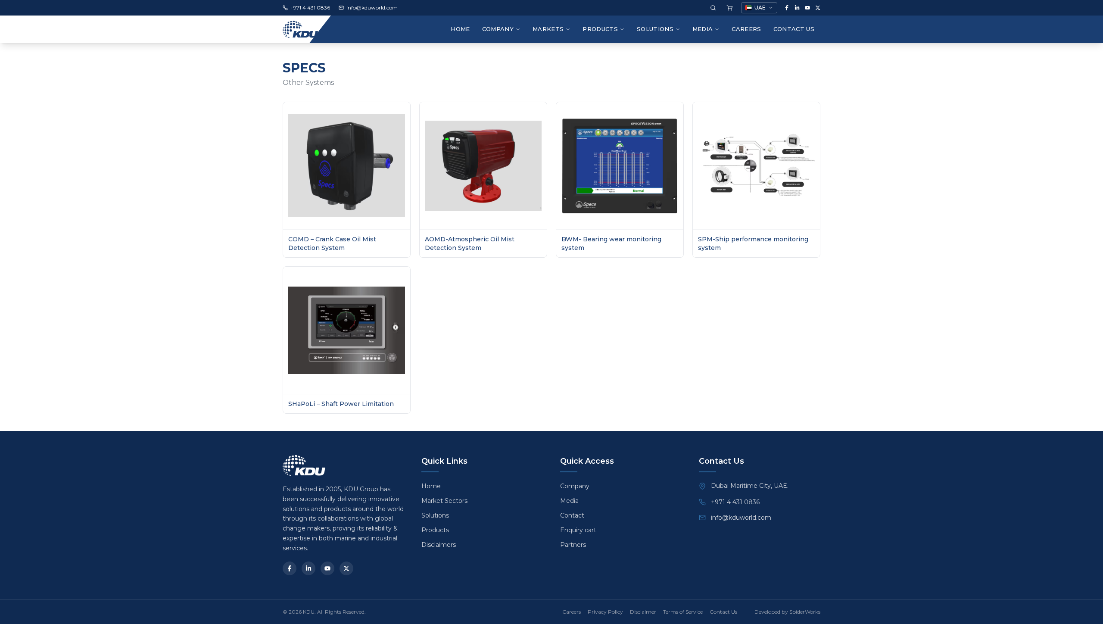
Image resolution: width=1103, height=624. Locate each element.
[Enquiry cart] (729, 7)
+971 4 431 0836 (735, 502)
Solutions (655, 28)
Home (460, 28)
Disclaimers (438, 545)
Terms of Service (683, 611)
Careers (746, 28)
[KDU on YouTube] (807, 7)
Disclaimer (643, 611)
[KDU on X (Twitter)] (817, 7)
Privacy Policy (605, 611)
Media (702, 28)
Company (574, 486)
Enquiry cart (578, 530)
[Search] (713, 7)
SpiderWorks (804, 611)
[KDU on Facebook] (786, 7)
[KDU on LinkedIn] (797, 7)
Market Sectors (444, 501)
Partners (573, 545)
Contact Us (793, 28)
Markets (548, 28)
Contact (572, 515)
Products (600, 28)
